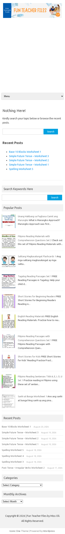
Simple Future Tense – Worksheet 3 (29, 156)
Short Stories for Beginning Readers (36, 296)
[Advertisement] (32, 52)
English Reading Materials (31, 316)
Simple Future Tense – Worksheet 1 (29, 164)
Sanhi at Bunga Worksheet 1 (32, 396)
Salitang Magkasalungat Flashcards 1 (37, 256)
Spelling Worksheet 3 (13, 461)
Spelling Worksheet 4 (13, 456)
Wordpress (49, 531)
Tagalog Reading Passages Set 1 (34, 276)
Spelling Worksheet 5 (21, 169)
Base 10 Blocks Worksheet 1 (25, 151)
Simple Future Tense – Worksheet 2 (29, 160)
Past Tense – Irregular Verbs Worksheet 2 (23, 467)
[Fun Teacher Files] (32, 17)
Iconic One (15, 531)
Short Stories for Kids (29, 356)
